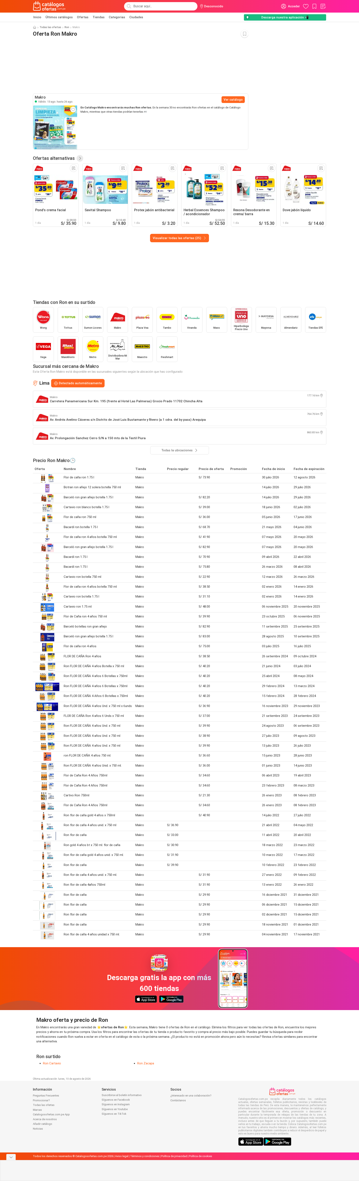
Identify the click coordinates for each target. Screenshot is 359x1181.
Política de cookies (200, 1156)
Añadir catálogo (42, 1123)
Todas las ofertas (50, 27)
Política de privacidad (174, 1156)
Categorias (117, 17)
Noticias (38, 1128)
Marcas (37, 1109)
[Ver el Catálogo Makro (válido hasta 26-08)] (55, 127)
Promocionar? (41, 1100)
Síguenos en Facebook (116, 1099)
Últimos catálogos (59, 17)
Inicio (37, 17)
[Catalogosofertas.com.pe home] (49, 6)
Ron (67, 27)
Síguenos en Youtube (115, 1109)
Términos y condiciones (144, 1156)
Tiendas (99, 17)
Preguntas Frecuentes (46, 1095)
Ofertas (82, 17)
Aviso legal (121, 1156)
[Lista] (323, 6)
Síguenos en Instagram (116, 1104)
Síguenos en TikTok (114, 1113)
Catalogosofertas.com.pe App (51, 1114)
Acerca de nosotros (45, 1119)
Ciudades (136, 17)
